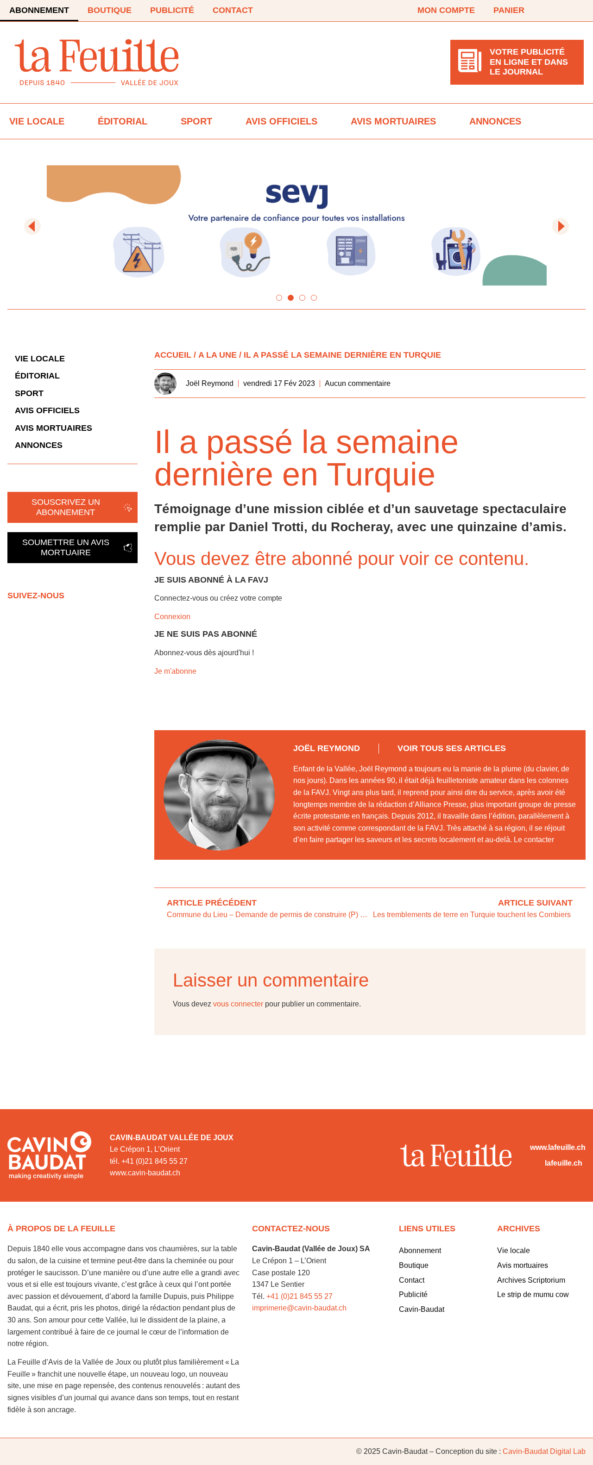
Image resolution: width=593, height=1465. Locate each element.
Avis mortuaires (393, 121)
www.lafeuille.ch (558, 1147)
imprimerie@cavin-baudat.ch (299, 1308)
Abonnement (39, 10)
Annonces (495, 121)
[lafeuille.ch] (535, 1163)
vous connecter (238, 1004)
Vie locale (36, 121)
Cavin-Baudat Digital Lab (544, 1451)
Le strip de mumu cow (533, 1294)
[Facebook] (552, 10)
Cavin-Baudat (421, 1309)
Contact (233, 10)
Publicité (172, 10)
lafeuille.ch (563, 1163)
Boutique (110, 10)
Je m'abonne (175, 671)
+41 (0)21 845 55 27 (299, 1296)
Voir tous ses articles (451, 748)
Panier (508, 10)
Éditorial (122, 121)
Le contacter (534, 840)
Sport (196, 121)
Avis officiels (281, 121)
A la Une (217, 355)
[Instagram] (578, 10)
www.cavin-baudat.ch (145, 1173)
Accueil (172, 355)
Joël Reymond (326, 748)
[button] (32, 226)
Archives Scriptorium (531, 1280)
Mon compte (446, 10)
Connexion (172, 617)
